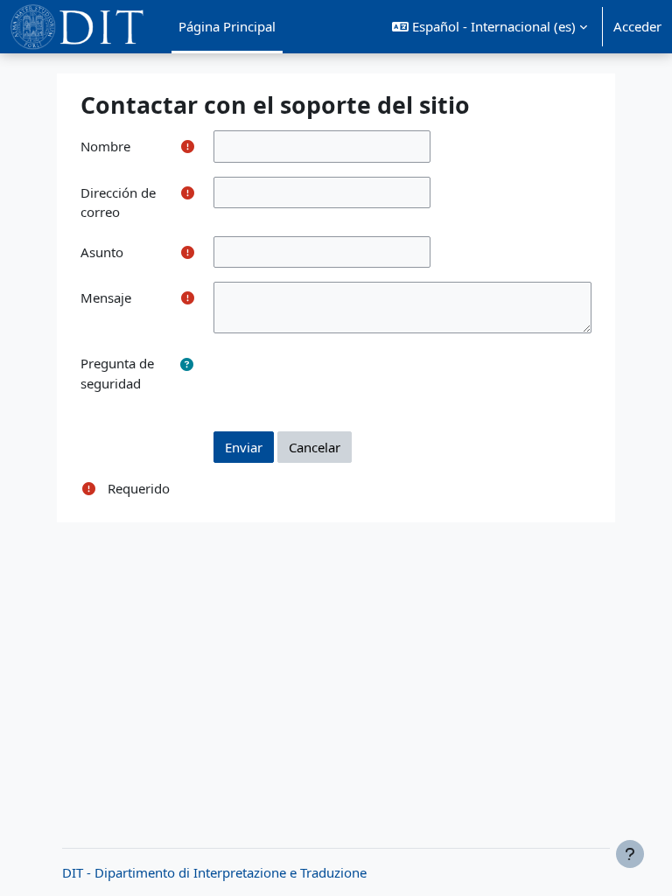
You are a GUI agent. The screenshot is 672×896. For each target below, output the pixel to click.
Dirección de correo (118, 202)
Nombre (105, 146)
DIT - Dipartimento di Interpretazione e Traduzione (214, 872)
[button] (489, 26)
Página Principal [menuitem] (227, 26)
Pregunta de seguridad (117, 373)
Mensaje (105, 297)
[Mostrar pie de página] (630, 854)
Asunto (101, 252)
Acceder (637, 26)
